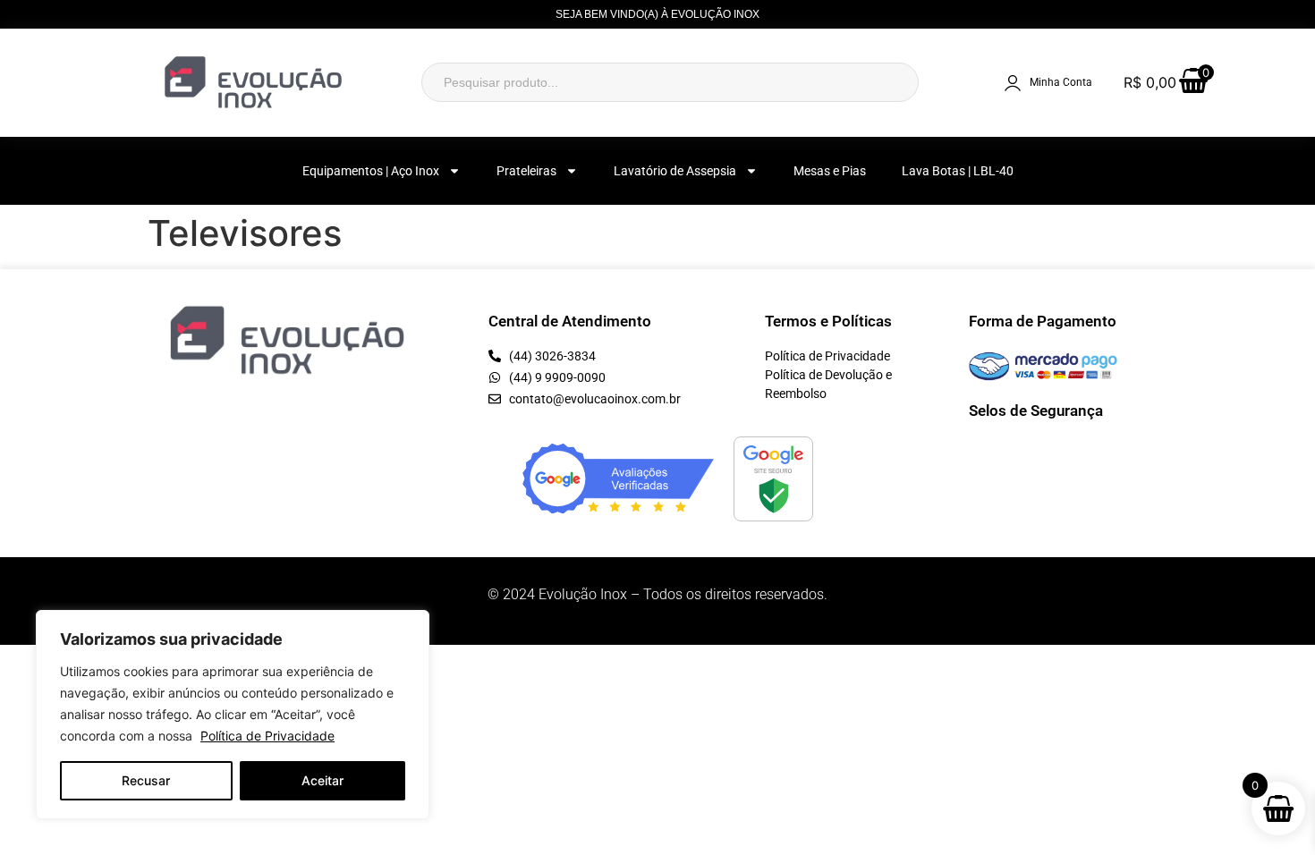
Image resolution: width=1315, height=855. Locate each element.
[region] (232, 714)
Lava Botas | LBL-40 (958, 171)
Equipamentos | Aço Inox (370, 171)
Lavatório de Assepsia (675, 171)
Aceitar (322, 780)
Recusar (146, 780)
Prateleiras (526, 171)
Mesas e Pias (829, 171)
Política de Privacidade (267, 735)
